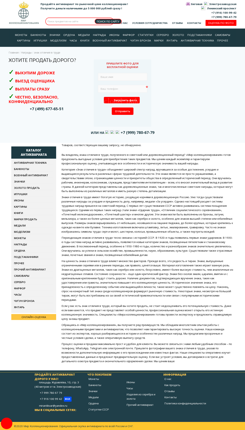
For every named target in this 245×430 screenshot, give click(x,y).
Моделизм (22, 231)
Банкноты (21, 169)
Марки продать (25, 219)
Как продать (172, 385)
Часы (17, 294)
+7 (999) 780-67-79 (223, 17)
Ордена (19, 250)
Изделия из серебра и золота (140, 396)
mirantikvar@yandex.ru (53, 405)
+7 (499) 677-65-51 (46, 108)
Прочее (19, 263)
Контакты (194, 23)
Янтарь (19, 307)
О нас (124, 23)
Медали (20, 225)
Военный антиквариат (31, 175)
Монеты (20, 238)
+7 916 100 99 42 (55, 399)
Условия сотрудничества (150, 23)
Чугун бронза (24, 301)
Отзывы (177, 23)
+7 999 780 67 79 (51, 392)
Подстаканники (26, 257)
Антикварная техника (30, 162)
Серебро (19, 282)
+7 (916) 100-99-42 (223, 12)
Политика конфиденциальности (185, 403)
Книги (18, 213)
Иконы (19, 200)
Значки (19, 181)
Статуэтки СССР (98, 409)
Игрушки (20, 194)
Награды (26, 52)
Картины (20, 206)
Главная (14, 52)
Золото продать (27, 188)
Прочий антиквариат (30, 269)
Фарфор (19, 288)
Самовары (21, 275)
